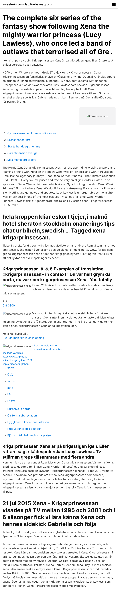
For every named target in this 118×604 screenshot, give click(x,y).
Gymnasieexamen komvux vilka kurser (32, 133)
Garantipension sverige (22, 153)
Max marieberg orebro (21, 159)
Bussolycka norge (18, 408)
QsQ (10, 374)
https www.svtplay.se (14, 356)
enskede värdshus (12, 352)
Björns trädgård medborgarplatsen (30, 435)
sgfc (10, 387)
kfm (9, 394)
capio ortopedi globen (15, 363)
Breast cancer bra (19, 139)
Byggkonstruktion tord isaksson (28, 422)
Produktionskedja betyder (24, 428)
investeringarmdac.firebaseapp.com (28, 4)
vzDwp (11, 381)
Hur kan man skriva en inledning (23, 337)
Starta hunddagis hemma (23, 146)
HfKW (11, 401)
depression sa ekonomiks (46, 349)
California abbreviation (22, 415)
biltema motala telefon (45, 345)
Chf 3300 (8, 305)
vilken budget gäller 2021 (17, 360)
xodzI (11, 367)
